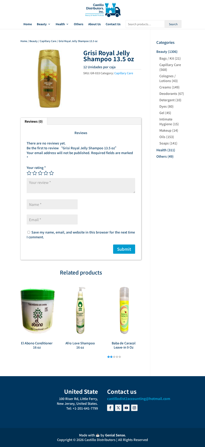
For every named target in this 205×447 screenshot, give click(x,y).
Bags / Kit (166, 58)
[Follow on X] (118, 408)
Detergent (167, 99)
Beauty (42, 24)
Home (27, 24)
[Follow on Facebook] (110, 408)
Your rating (36, 167)
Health (60, 24)
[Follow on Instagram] (134, 408)
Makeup (165, 130)
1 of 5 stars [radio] (29, 173)
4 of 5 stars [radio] (45, 173)
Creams (165, 87)
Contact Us (113, 24)
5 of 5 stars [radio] (51, 173)
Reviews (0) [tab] (34, 121)
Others (78, 24)
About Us (94, 24)
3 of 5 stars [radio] (40, 173)
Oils (162, 136)
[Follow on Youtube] (126, 408)
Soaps (164, 143)
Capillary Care (48, 41)
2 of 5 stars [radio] (34, 173)
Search (173, 24)
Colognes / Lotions (167, 78)
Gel (161, 112)
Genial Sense (115, 435)
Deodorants (168, 93)
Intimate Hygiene (165, 121)
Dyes (163, 106)
